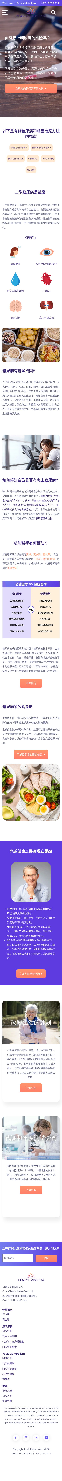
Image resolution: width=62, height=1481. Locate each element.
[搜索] (53, 12)
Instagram (26, 1438)
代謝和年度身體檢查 (13, 1341)
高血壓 (6, 1319)
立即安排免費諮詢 (29, 974)
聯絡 (4, 1386)
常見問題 (7, 1401)
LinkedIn (36, 1438)
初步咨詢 (7, 1396)
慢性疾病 (7, 1310)
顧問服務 (7, 1326)
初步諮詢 (7, 1331)
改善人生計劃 (9, 1336)
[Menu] (5, 12)
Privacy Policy (43, 1453)
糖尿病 (6, 1314)
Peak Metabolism (13, 1353)
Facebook (16, 1438)
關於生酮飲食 (9, 1346)
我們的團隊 (8, 1363)
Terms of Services (21, 1453)
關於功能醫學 (9, 1368)
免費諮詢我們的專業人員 (30, 88)
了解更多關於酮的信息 (29, 754)
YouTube (46, 1438)
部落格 (6, 1379)
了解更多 (31, 1088)
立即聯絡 (31, 683)
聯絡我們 (7, 1390)
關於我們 (7, 1358)
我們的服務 (8, 1374)
